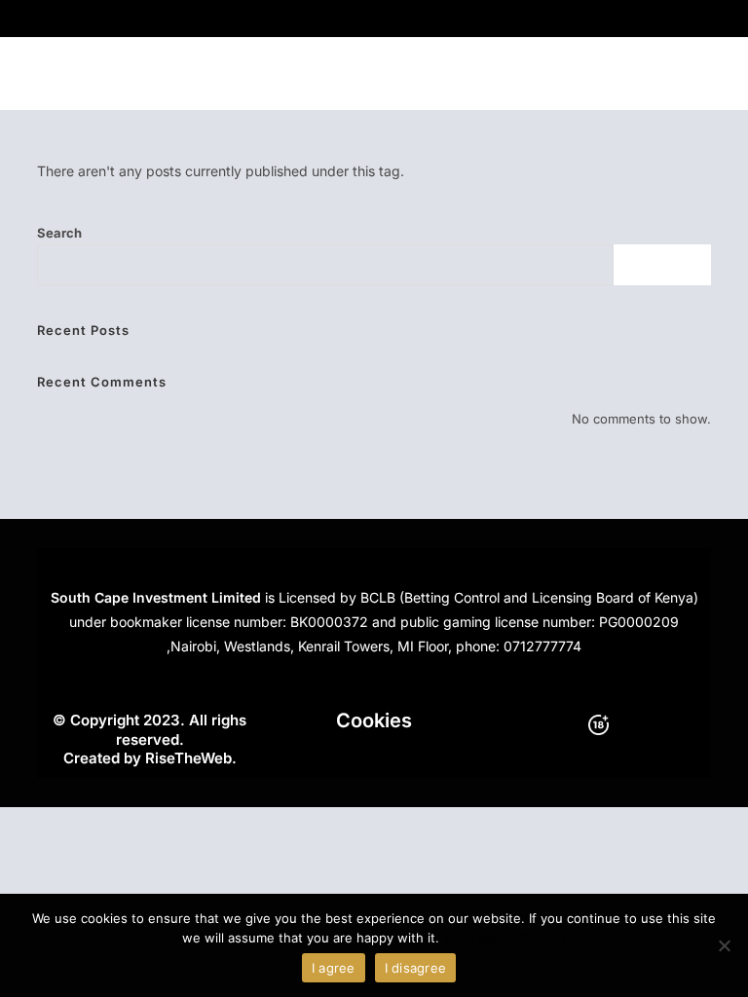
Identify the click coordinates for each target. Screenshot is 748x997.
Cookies (374, 720)
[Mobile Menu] (701, 74)
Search (59, 232)
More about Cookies (505, 937)
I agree (333, 968)
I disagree (416, 968)
